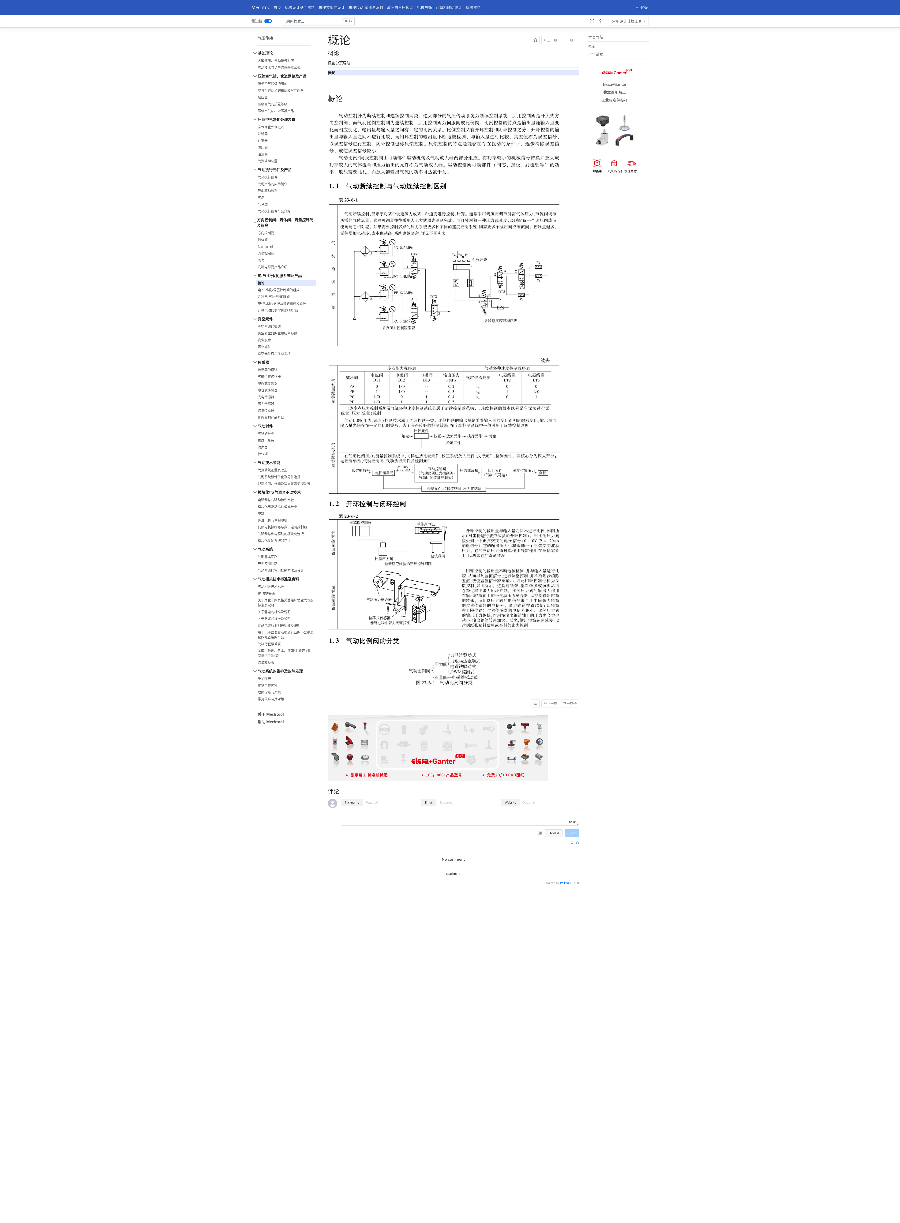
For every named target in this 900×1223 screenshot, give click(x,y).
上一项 (552, 40)
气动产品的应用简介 (272, 184)
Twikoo (564, 883)
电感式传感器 (268, 383)
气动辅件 (265, 426)
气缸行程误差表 (269, 644)
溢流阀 (263, 154)
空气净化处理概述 (271, 127)
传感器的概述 (268, 369)
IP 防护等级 (266, 593)
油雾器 (263, 140)
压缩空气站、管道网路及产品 (282, 76)
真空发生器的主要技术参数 (277, 333)
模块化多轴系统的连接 (274, 540)
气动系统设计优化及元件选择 (279, 477)
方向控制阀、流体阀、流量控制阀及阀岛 (285, 222)
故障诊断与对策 (269, 692)
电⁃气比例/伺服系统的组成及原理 (282, 303)
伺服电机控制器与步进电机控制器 (282, 527)
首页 (277, 7)
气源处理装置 (268, 161)
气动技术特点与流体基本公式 (279, 67)
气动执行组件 (268, 177)
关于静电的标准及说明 (274, 612)
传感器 (263, 362)
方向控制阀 (266, 233)
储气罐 (263, 454)
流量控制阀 (266, 253)
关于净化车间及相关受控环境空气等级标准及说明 (286, 602)
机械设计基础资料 (300, 7)
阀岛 (261, 260)
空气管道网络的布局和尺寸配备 (281, 90)
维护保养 (264, 678)
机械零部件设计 (332, 7)
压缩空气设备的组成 (272, 83)
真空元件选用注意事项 (274, 353)
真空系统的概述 (269, 326)
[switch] (268, 21)
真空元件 (265, 319)
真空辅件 (264, 346)
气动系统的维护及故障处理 (280, 671)
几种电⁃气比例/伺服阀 (274, 296)
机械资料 (473, 7)
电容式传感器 (268, 390)
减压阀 (263, 147)
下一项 (568, 40)
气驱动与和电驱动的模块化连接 (281, 533)
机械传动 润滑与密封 (366, 7)
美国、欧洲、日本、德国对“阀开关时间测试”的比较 (284, 653)
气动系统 (265, 549)
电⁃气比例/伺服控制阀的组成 (279, 290)
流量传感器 (266, 410)
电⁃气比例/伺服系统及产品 (280, 275)
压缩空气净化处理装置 (276, 119)
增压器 (263, 97)
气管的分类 (266, 433)
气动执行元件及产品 (275, 169)
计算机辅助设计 (449, 7)
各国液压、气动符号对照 (276, 60)
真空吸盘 (264, 340)
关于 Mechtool (271, 714)
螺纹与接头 (266, 440)
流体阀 (263, 239)
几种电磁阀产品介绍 (272, 267)
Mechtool (261, 7)
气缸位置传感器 (269, 376)
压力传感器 (266, 403)
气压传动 (265, 38)
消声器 (263, 447)
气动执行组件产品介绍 (274, 211)
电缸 (261, 513)
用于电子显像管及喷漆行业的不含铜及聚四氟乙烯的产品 (286, 634)
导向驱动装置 (268, 190)
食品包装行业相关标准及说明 (279, 625)
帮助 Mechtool (271, 721)
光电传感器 (266, 397)
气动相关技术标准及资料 (278, 579)
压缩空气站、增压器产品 (276, 110)
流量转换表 (266, 662)
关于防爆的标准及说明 (274, 618)
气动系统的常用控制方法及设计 (281, 570)
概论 (261, 283)
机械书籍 (424, 7)
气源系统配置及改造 (272, 470)
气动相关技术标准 (271, 586)
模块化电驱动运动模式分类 (277, 506)
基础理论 (265, 53)
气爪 (261, 197)
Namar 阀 (265, 246)
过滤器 (263, 133)
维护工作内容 (268, 685)
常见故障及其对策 (271, 699)
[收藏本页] (536, 40)
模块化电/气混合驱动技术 (279, 492)
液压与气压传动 (400, 7)
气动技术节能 (269, 462)
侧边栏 (256, 21)
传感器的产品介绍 (271, 417)
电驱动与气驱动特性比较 (276, 499)
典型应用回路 (268, 563)
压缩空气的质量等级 (272, 104)
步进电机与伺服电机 (272, 520)
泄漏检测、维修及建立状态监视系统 (284, 483)
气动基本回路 (268, 556)
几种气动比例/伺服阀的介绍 (278, 310)
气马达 (263, 204)
